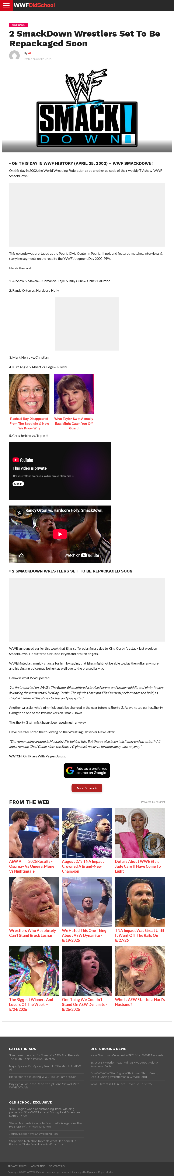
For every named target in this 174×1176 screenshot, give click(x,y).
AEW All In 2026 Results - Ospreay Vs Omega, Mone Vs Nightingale (31, 866)
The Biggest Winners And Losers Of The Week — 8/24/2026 (31, 1004)
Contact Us (57, 1166)
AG (30, 53)
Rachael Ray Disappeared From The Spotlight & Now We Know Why (29, 423)
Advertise (38, 1166)
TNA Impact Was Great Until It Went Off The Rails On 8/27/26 (139, 935)
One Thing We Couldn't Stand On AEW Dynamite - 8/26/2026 (84, 1004)
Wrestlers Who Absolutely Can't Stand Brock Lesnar (32, 933)
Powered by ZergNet (153, 802)
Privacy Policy (17, 1166)
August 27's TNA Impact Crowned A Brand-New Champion (83, 866)
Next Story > (87, 788)
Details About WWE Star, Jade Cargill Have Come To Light (138, 866)
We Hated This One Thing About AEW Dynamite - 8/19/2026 (84, 935)
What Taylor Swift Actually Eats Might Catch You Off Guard (73, 423)
